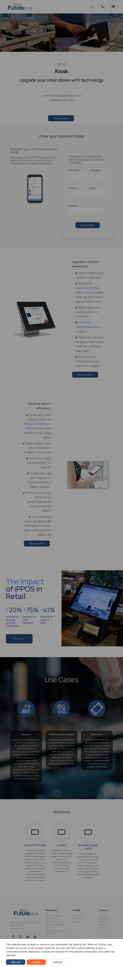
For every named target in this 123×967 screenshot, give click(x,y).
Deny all (36, 962)
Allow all (15, 962)
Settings (57, 962)
